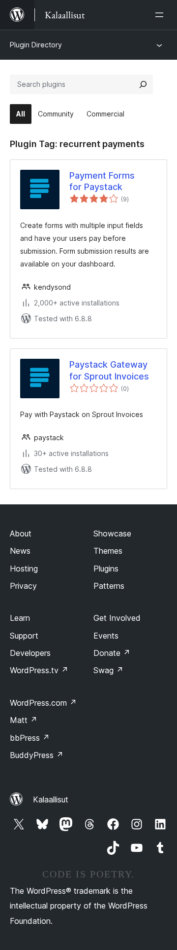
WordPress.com (43, 703)
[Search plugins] (143, 84)
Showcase (112, 533)
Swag (108, 670)
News (20, 551)
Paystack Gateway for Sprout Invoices (109, 370)
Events (105, 636)
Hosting (24, 568)
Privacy (23, 586)
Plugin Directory (36, 44)
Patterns (108, 586)
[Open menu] (161, 15)
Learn (20, 618)
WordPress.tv (39, 670)
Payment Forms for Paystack (102, 181)
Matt (23, 720)
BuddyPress (36, 755)
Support (24, 636)
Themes (107, 551)
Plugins (105, 568)
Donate (111, 653)
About (20, 533)
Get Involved (117, 618)
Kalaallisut (50, 799)
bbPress (30, 738)
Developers (30, 653)
